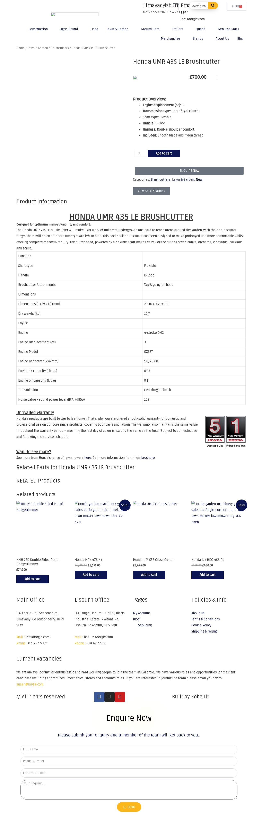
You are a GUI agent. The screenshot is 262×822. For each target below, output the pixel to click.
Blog (240, 39)
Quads (200, 29)
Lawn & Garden (117, 29)
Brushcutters (160, 180)
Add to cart (164, 153)
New (199, 180)
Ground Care (150, 29)
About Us (222, 39)
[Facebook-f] (99, 697)
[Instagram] (109, 697)
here (87, 458)
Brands (198, 39)
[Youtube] (120, 697)
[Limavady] (138, 7)
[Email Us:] (176, 7)
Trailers (177, 29)
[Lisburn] (157, 7)
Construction (38, 29)
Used (94, 29)
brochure (148, 458)
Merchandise (170, 39)
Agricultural (69, 29)
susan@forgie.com (30, 684)
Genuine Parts (228, 29)
